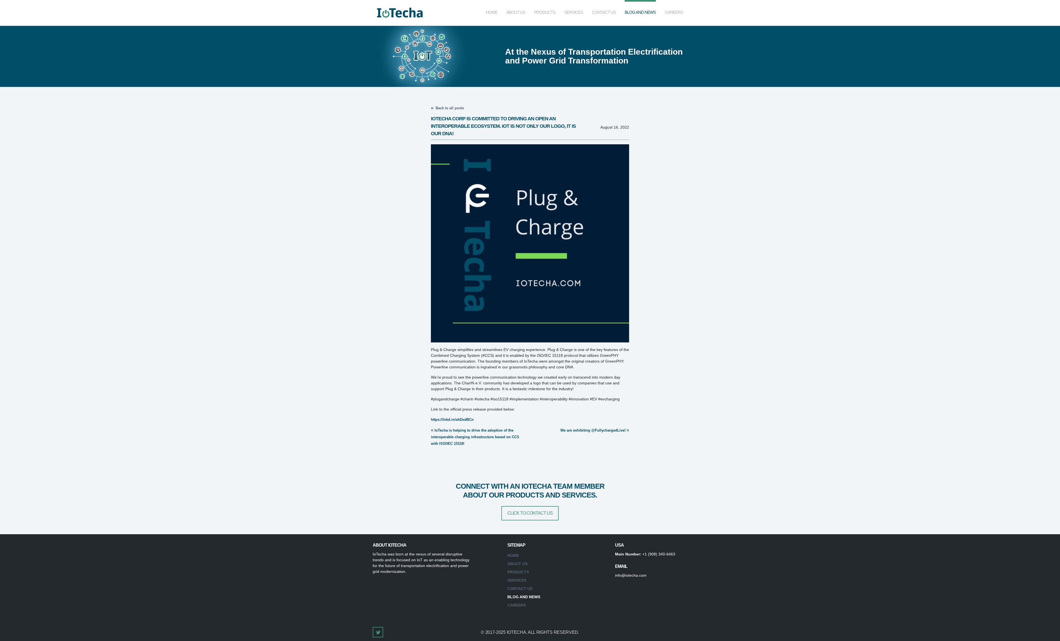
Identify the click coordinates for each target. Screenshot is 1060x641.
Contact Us (604, 12)
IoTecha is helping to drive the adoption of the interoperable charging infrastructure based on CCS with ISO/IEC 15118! (475, 437)
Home (491, 12)
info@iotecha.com (630, 575)
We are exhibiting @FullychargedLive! (593, 430)
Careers (674, 12)
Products (544, 12)
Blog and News (640, 12)
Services (573, 12)
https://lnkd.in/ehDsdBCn (452, 419)
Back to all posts (449, 108)
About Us (515, 12)
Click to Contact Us (530, 513)
